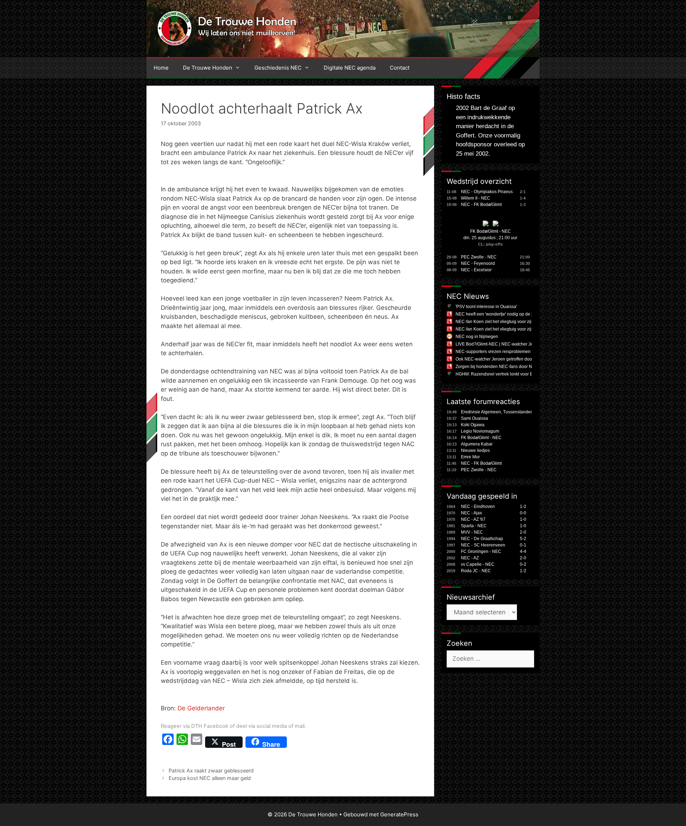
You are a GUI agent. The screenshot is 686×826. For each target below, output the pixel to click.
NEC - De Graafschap (482, 538)
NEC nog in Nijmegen (477, 336)
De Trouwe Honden (207, 67)
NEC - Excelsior (476, 269)
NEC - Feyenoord (478, 263)
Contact (399, 67)
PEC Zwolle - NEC (479, 257)
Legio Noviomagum (480, 431)
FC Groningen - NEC (481, 551)
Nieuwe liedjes (475, 450)
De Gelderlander (201, 708)
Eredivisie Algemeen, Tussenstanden (497, 411)
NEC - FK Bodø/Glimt (481, 204)
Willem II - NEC (475, 198)
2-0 (523, 532)
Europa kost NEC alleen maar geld (210, 778)
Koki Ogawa (472, 424)
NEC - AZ (470, 557)
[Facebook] (168, 742)
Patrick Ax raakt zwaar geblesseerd (211, 770)
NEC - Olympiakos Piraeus (487, 191)
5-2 (523, 538)
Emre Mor (470, 456)
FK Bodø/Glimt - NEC (490, 231)
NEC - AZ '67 (473, 519)
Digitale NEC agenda (350, 67)
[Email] (196, 742)
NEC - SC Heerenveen (483, 545)
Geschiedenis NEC (278, 67)
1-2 (523, 506)
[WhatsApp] (182, 742)
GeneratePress (399, 814)
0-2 (523, 564)
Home (161, 67)
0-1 (523, 545)
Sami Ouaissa (474, 418)
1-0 (523, 519)
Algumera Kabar (477, 444)
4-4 (523, 551)
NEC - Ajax (471, 512)
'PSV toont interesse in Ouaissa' (486, 306)
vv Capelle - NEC (477, 564)
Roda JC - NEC (476, 570)
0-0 (523, 512)
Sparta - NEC (474, 525)
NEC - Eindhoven (478, 506)
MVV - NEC (472, 532)
